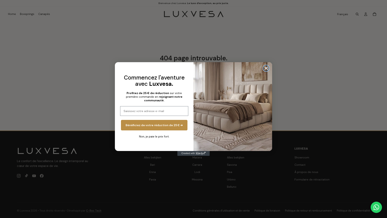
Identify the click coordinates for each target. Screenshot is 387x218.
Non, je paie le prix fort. (154, 136)
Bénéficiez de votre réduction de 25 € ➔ (154, 125)
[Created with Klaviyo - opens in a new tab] (193, 153)
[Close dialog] (266, 68)
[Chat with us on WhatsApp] (376, 207)
